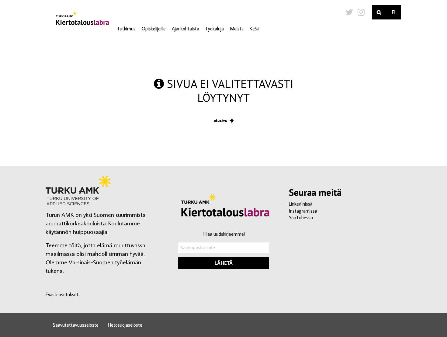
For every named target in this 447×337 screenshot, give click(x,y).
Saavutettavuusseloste (76, 325)
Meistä (237, 28)
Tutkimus (126, 28)
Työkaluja (214, 28)
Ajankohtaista (185, 28)
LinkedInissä (300, 204)
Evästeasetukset (62, 294)
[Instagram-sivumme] (361, 12)
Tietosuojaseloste (124, 325)
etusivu (220, 120)
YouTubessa (301, 217)
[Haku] (379, 12)
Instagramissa (303, 211)
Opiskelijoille (154, 28)
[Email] (223, 253)
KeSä (254, 29)
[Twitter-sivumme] (349, 12)
